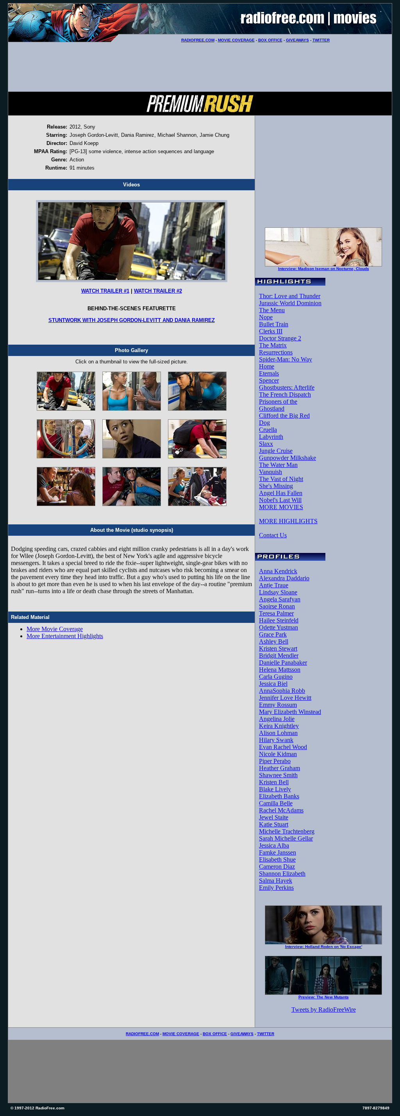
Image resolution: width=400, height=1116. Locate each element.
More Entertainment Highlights (65, 636)
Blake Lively (275, 789)
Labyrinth (271, 436)
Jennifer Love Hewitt (285, 697)
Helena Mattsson (279, 669)
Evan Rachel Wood (283, 747)
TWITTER (321, 40)
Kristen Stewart (278, 648)
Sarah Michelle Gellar (286, 838)
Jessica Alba (274, 845)
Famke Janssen (277, 852)
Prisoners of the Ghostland (278, 405)
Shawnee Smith (278, 775)
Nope (266, 317)
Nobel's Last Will (280, 500)
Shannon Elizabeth (282, 873)
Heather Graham (279, 768)
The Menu (272, 310)
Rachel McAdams (281, 810)
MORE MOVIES (281, 507)
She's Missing (276, 486)
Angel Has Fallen (280, 493)
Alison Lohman (278, 733)
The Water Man (278, 464)
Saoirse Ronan (277, 606)
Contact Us (273, 535)
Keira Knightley (279, 726)
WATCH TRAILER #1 (105, 291)
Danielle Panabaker (283, 662)
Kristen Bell (274, 782)
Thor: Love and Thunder (289, 296)
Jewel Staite (273, 817)
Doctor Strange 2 (280, 338)
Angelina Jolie (277, 718)
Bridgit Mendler (278, 655)
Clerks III (270, 331)
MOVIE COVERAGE (236, 40)
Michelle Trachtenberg (286, 831)
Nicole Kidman (278, 754)
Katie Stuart (273, 824)
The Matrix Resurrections (276, 349)
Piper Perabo (275, 761)
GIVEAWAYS (297, 40)
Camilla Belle (276, 803)
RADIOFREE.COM (197, 40)
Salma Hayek (275, 880)
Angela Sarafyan (279, 599)
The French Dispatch (285, 394)
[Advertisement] (200, 66)
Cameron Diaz (277, 866)
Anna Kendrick (278, 571)
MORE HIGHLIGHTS (288, 521)
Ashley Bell (273, 641)
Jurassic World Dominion (290, 303)
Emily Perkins (276, 887)
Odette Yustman (278, 627)
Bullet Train (273, 324)
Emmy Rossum (278, 704)
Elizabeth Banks (279, 796)
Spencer (269, 380)
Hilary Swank (276, 740)
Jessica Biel (273, 683)
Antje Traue (273, 585)
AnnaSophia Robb (282, 690)
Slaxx (266, 443)
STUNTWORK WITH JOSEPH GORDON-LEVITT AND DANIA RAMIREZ (131, 320)
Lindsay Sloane (278, 592)
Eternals (269, 373)
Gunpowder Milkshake (287, 457)
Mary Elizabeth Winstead (290, 711)
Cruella (268, 429)
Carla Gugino (276, 676)
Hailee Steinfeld (278, 620)
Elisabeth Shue (277, 859)
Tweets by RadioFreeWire (323, 1009)
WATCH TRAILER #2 (158, 291)
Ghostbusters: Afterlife (286, 387)
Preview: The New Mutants (323, 997)
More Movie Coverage (55, 629)
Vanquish (270, 472)
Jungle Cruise (276, 450)
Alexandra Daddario (284, 578)
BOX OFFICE (270, 40)
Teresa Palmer (276, 613)
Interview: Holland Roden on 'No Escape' (323, 946)
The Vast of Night (281, 479)
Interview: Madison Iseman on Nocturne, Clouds (323, 268)
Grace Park (273, 634)
